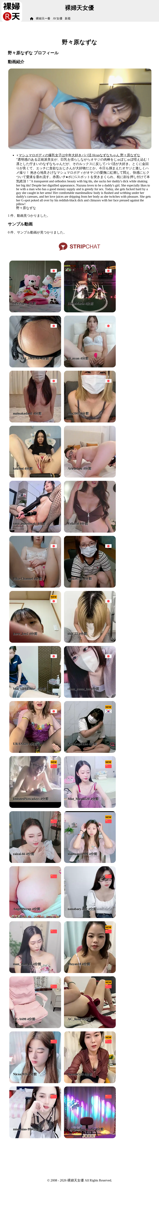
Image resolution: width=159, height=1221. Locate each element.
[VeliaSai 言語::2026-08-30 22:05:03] (90, 531)
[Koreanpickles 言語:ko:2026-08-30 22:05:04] (90, 751)
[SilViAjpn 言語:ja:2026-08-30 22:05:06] (35, 311)
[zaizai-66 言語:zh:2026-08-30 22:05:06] (35, 862)
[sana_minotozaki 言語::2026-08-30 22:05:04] (35, 531)
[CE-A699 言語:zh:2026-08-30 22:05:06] (35, 1027)
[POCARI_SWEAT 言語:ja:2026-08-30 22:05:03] (35, 366)
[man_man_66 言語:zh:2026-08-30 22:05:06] (35, 972)
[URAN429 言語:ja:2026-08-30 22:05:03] (35, 751)
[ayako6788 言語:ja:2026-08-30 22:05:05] (90, 586)
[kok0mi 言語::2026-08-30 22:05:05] (35, 476)
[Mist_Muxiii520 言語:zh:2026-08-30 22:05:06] (90, 806)
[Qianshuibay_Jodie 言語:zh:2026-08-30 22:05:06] (90, 1137)
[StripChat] (79, 252)
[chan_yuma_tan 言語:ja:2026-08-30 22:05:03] (90, 696)
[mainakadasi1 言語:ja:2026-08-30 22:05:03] (35, 421)
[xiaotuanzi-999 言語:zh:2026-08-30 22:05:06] (90, 862)
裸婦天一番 (43, 18)
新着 (68, 18)
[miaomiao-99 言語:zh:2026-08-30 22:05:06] (35, 1137)
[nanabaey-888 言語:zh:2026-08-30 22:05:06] (90, 917)
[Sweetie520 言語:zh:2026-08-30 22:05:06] (90, 1082)
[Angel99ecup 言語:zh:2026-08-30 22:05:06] (35, 917)
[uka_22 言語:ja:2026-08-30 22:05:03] (90, 641)
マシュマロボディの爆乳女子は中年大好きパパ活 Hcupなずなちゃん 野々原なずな (79, 155)
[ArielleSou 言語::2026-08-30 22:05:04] (90, 476)
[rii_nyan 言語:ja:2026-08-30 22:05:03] (90, 366)
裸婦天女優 (79, 8)
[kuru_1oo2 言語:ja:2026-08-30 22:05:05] (35, 641)
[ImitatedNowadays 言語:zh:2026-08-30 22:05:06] (35, 806)
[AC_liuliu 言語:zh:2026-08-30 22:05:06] (90, 1027)
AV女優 (57, 18)
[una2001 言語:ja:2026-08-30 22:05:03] (90, 421)
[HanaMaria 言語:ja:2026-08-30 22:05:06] (90, 311)
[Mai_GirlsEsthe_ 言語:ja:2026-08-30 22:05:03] (35, 696)
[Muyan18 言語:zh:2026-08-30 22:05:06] (90, 972)
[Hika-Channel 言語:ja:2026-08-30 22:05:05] (35, 586)
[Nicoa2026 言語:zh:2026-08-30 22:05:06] (35, 1082)
